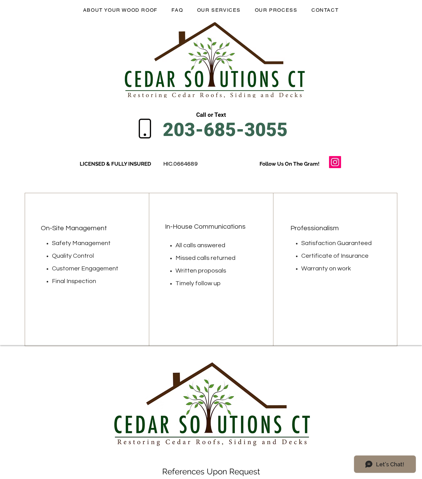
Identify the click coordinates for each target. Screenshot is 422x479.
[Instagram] (335, 162)
